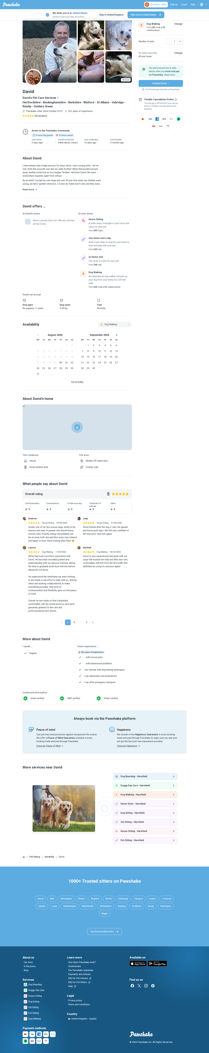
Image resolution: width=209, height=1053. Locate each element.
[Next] (93, 622)
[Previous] (61, 622)
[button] (161, 71)
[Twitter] (139, 986)
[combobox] (115, 324)
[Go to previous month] (38, 335)
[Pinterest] (153, 986)
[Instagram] (146, 986)
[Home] (24, 857)
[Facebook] (132, 986)
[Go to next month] (116, 335)
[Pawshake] (11, 4)
